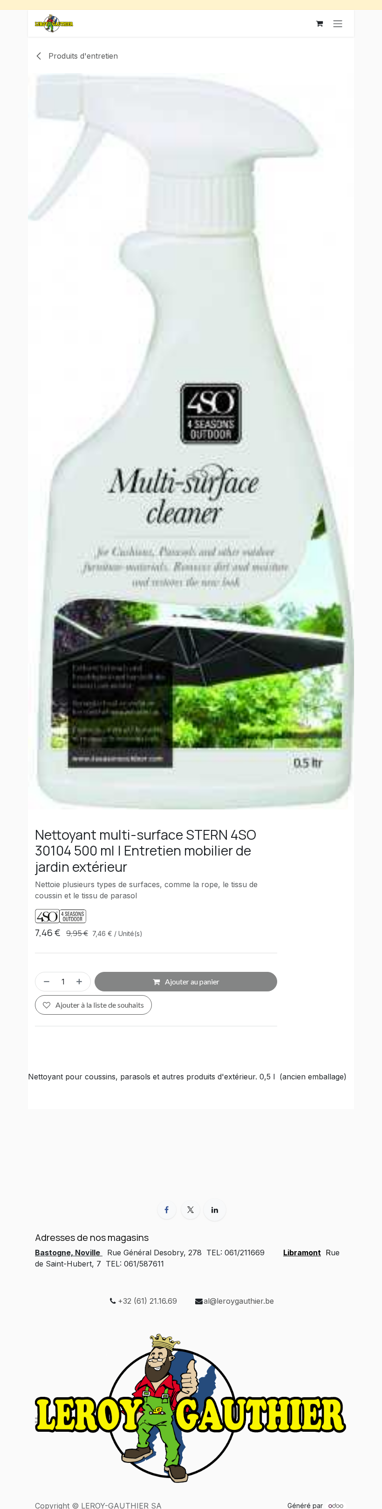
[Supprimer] (44, 981)
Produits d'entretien (82, 56)
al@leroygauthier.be (239, 1301)
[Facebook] (166, 1209)
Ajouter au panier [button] (191, 981)
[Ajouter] (81, 981)
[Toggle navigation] (337, 23)
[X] (190, 1209)
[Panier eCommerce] (319, 23)
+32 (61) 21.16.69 (147, 1301)
